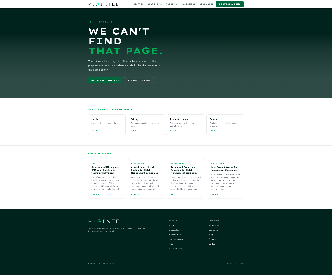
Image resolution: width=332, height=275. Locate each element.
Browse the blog (139, 80)
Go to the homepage (105, 80)
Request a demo (230, 4)
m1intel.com (239, 264)
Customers (188, 4)
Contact (212, 244)
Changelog (213, 239)
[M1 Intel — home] (103, 4)
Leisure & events (176, 239)
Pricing (171, 4)
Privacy (230, 264)
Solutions (155, 4)
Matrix (139, 4)
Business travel (175, 234)
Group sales (174, 230)
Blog (211, 234)
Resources (206, 4)
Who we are (214, 225)
